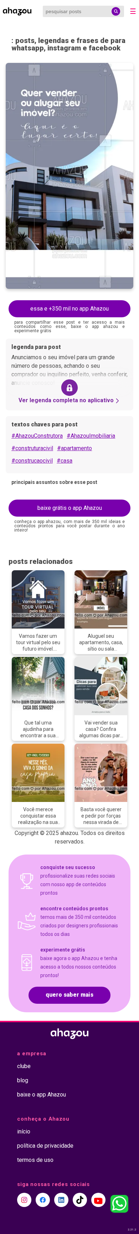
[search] (116, 11)
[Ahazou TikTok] (80, 1200)
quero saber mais (69, 994)
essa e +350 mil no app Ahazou (69, 308)
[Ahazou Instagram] (24, 1200)
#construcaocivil (32, 460)
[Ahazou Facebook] (43, 1200)
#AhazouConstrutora (37, 435)
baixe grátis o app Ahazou (69, 508)
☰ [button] (133, 11)
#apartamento (74, 448)
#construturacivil (32, 448)
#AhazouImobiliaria (91, 435)
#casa (64, 460)
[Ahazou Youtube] (98, 1200)
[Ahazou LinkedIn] (61, 1200)
